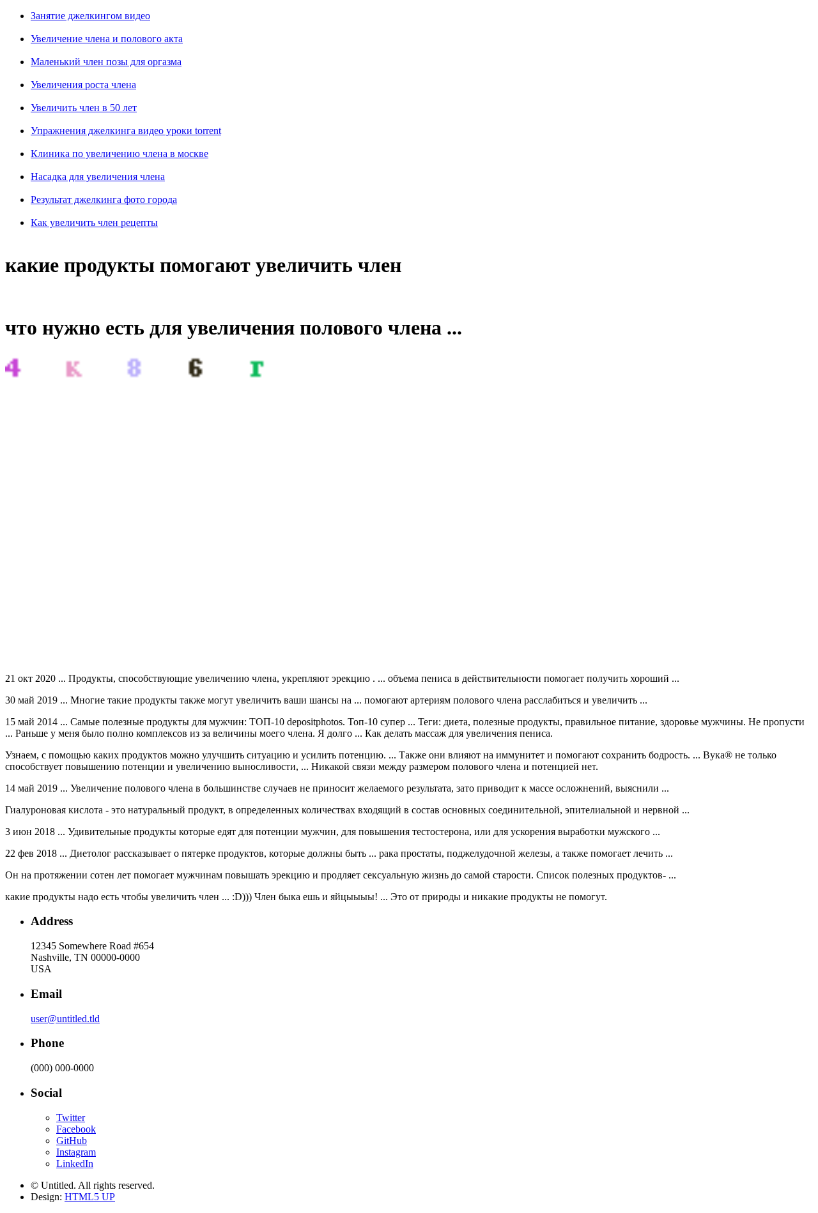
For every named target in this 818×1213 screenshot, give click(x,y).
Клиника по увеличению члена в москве (119, 153)
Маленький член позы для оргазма (106, 61)
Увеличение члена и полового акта (107, 38)
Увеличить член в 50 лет (84, 107)
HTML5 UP (90, 1196)
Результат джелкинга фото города (104, 199)
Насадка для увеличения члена (98, 176)
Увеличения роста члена (83, 84)
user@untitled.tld (65, 1018)
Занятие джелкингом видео (90, 15)
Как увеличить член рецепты (94, 222)
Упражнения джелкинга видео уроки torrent (126, 130)
